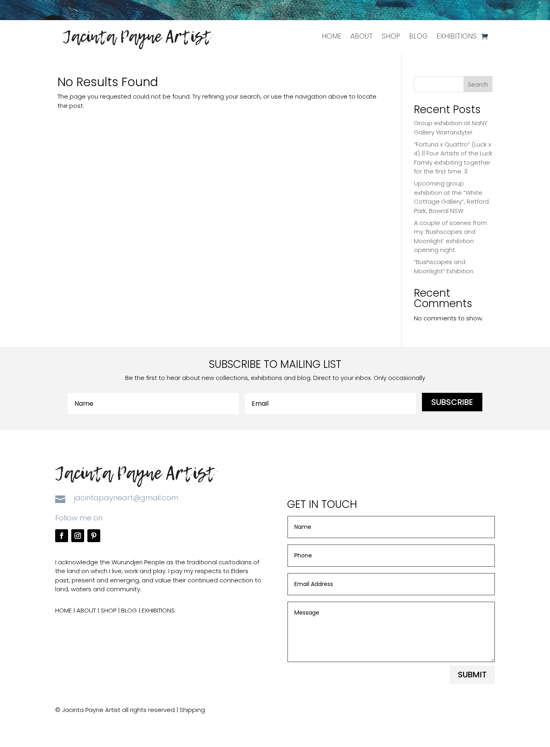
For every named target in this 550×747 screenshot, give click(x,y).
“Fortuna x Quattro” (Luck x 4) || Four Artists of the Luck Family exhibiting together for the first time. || (453, 158)
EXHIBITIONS (456, 36)
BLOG (418, 36)
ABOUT (361, 36)
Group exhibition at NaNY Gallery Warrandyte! (451, 127)
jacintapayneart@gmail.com (126, 498)
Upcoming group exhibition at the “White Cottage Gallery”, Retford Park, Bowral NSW (451, 197)
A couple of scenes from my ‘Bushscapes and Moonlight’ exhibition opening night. (450, 236)
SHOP (391, 36)
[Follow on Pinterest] (93, 535)
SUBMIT (472, 674)
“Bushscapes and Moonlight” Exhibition (443, 266)
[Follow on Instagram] (77, 535)
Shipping (192, 710)
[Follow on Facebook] (61, 535)
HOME (331, 36)
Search (478, 84)
